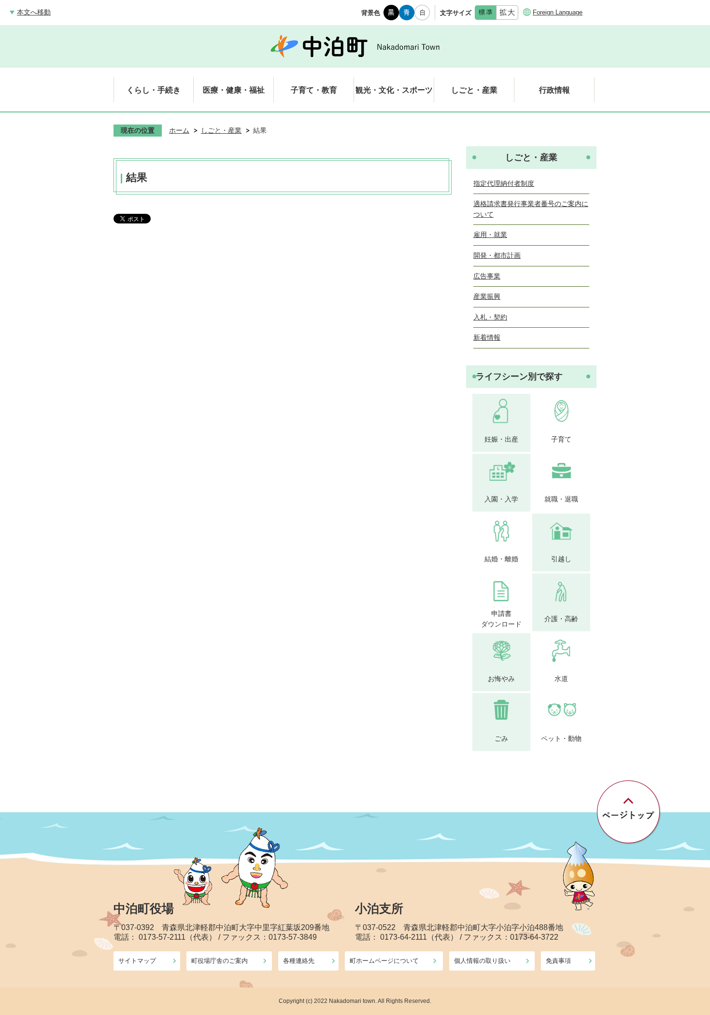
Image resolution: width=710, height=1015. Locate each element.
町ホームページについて (384, 960)
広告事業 (486, 276)
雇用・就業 (490, 234)
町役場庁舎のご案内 (219, 960)
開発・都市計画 (497, 255)
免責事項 (558, 960)
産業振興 (486, 296)
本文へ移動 (34, 12)
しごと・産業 (221, 130)
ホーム (179, 130)
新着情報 (486, 337)
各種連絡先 (298, 960)
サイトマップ (137, 960)
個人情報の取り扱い (482, 960)
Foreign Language (557, 12)
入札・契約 (490, 317)
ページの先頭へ (629, 812)
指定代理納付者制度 (503, 183)
